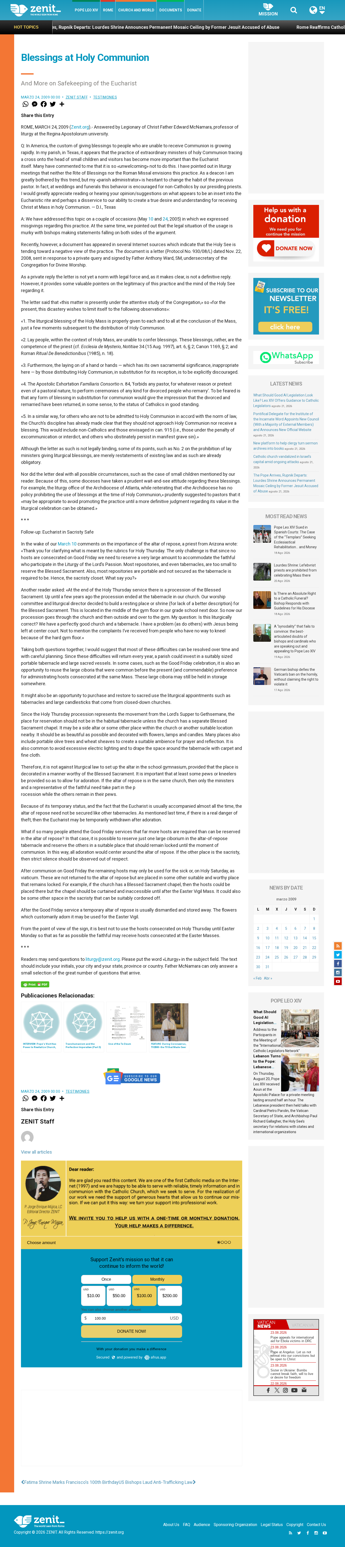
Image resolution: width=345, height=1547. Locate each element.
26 (286, 957)
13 (295, 938)
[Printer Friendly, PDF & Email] (35, 984)
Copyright (294, 1524)
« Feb (257, 978)
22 (314, 948)
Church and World (136, 10)
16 (258, 948)
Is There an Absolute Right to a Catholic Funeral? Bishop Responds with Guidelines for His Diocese (295, 600)
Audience (202, 1524)
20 (295, 948)
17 (267, 948)
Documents (170, 10)
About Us (171, 1524)
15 (314, 938)
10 (150, 219)
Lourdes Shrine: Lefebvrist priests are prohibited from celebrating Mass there (295, 570)
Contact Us (316, 1524)
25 (277, 957)
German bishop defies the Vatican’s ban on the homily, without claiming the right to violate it (296, 677)
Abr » (268, 978)
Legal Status (272, 1524)
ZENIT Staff (77, 97)
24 (165, 219)
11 (277, 938)
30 (258, 967)
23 (258, 957)
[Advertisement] (131, 1433)
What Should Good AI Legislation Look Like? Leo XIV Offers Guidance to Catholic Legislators (286, 400)
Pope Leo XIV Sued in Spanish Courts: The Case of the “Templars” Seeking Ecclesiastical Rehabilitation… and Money (295, 537)
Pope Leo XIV (86, 10)
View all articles (36, 1152)
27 (295, 957)
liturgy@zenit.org (103, 959)
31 (267, 967)
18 (277, 948)
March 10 (67, 543)
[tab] (270, 1324)
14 (305, 938)
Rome (108, 10)
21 (305, 948)
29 (314, 957)
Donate (194, 10)
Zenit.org (80, 127)
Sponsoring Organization (235, 1524)
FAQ (186, 1524)
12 (286, 938)
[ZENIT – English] (41, 10)
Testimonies (105, 97)
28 (305, 957)
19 (286, 948)
